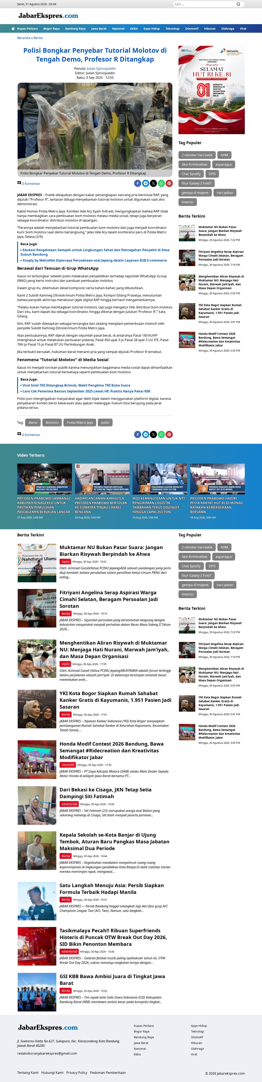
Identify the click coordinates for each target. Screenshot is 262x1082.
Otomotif (191, 28)
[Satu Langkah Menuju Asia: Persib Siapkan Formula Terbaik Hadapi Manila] (37, 901)
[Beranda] (13, 28)
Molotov (52, 422)
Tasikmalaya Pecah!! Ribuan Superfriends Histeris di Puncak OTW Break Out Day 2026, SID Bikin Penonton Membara (113, 937)
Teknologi (173, 28)
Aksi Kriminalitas (194, 164)
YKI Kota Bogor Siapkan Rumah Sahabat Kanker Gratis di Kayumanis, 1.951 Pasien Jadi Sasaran (220, 311)
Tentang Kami (27, 1072)
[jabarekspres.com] (48, 16)
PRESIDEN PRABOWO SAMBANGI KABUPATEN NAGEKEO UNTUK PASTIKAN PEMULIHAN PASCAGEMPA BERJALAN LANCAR (43, 505)
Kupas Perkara (27, 28)
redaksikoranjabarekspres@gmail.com (47, 1053)
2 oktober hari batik (197, 155)
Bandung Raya (75, 28)
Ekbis (134, 28)
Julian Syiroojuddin (101, 68)
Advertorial (69, 804)
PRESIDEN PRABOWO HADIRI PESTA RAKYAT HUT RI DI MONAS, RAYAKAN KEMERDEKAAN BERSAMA (217, 505)
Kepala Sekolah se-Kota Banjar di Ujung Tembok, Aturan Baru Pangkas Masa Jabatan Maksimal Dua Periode (114, 841)
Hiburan (210, 28)
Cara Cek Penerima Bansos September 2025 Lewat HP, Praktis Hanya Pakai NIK (86, 391)
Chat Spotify (191, 174)
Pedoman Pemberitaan (108, 1072)
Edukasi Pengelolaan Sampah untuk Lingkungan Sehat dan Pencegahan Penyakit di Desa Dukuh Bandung (94, 252)
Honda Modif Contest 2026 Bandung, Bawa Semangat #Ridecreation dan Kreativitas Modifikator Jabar (219, 339)
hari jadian (225, 192)
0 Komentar (30, 183)
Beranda (23, 38)
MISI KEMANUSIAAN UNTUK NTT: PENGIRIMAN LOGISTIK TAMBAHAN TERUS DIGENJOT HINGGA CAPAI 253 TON (159, 505)
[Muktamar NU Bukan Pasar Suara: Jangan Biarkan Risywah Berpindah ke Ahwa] (187, 233)
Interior (188, 202)
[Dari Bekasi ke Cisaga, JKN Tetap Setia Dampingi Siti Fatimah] (37, 805)
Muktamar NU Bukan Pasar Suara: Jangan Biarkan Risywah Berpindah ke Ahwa (220, 231)
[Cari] (238, 4)
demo (32, 422)
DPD (212, 174)
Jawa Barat (98, 28)
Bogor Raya (51, 28)
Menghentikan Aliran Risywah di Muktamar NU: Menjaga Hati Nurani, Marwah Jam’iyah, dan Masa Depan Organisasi (221, 282)
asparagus (224, 164)
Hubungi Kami (52, 1072)
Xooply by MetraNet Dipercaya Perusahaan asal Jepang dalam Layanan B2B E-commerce (95, 260)
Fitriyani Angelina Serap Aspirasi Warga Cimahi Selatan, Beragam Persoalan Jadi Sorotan (221, 255)
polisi (105, 422)
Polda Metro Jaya (80, 422)
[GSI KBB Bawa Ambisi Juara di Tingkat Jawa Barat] (37, 992)
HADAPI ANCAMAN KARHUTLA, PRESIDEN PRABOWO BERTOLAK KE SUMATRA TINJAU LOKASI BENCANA (101, 505)
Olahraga (227, 28)
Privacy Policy (76, 1072)
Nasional (118, 28)
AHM (224, 155)
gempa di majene (195, 192)
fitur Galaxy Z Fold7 (196, 183)
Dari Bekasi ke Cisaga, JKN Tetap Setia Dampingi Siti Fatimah (106, 793)
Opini (65, 562)
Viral (243, 28)
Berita (38, 38)
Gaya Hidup (151, 28)
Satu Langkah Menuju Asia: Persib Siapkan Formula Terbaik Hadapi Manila (112, 888)
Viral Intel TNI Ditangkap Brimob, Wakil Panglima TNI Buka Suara (76, 385)
